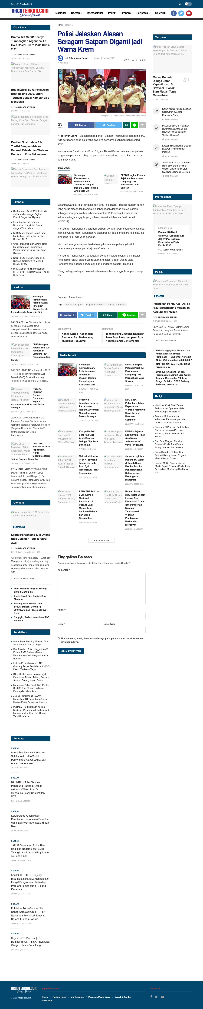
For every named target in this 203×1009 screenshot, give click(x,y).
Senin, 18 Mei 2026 (135, 529)
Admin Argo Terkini (78, 57)
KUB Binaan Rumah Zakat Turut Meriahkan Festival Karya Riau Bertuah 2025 (29, 236)
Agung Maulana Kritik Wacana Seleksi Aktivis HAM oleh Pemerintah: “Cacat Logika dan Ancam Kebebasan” (28, 758)
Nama (62, 609)
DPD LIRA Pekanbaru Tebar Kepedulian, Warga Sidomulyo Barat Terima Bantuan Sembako (135, 409)
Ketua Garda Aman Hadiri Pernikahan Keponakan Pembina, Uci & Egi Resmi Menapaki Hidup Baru (30, 821)
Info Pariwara (77, 996)
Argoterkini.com (25, 997)
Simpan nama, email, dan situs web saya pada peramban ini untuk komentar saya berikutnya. (102, 640)
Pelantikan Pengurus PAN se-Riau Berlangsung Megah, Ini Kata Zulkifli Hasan (172, 308)
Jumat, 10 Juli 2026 (21, 110)
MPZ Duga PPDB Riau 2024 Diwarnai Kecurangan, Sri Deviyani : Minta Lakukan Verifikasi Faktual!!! (176, 130)
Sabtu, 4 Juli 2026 (21, 163)
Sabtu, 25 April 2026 (22, 860)
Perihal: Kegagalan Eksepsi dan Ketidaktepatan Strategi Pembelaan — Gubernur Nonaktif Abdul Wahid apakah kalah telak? (174, 355)
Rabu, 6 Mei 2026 (20, 767)
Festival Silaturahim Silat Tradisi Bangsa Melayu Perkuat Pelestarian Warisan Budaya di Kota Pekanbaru (29, 148)
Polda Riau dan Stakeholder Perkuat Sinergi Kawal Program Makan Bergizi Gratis (170, 455)
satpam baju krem (95, 304)
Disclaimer (47, 1000)
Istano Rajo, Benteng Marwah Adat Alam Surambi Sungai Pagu (30, 643)
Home (60, 24)
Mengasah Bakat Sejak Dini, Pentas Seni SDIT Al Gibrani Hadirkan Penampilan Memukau (31, 688)
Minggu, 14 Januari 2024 (24, 552)
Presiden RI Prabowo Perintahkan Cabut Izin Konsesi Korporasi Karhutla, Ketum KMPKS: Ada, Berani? (172, 431)
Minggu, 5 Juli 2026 (89, 420)
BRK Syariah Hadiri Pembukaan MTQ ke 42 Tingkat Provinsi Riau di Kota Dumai (31, 271)
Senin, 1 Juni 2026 (135, 449)
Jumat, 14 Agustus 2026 (87, 194)
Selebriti (160, 13)
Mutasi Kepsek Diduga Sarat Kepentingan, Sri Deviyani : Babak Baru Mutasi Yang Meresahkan (164, 86)
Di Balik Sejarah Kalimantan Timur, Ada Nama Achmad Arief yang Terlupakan (135, 438)
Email (62, 623)
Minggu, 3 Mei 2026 (21, 801)
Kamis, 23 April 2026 (22, 893)
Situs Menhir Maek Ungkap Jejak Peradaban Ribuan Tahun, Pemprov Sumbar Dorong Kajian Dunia (31, 677)
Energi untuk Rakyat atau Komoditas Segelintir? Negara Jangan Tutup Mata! (28, 225)
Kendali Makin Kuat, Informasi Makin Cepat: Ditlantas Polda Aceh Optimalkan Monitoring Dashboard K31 (172, 467)
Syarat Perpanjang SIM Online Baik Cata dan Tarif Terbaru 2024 (30, 539)
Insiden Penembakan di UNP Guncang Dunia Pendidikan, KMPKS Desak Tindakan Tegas (31, 666)
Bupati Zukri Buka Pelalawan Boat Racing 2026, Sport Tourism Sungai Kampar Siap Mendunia (30, 95)
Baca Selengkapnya (24, 578)
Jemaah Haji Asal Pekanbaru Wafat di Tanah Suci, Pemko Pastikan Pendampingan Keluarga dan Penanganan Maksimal (134, 467)
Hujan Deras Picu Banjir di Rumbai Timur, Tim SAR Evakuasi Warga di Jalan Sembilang (30, 941)
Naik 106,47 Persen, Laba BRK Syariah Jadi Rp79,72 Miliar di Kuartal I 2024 (29, 261)
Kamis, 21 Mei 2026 (88, 522)
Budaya (15, 778)
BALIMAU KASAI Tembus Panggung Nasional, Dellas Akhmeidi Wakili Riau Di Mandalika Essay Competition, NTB (28, 789)
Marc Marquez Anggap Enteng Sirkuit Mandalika (30, 590)
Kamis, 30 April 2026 (163, 321)
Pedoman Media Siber (99, 996)
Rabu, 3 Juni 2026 (88, 449)
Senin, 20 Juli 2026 (21, 58)
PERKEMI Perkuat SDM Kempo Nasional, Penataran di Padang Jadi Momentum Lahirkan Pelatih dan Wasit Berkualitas (89, 505)
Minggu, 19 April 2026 (23, 949)
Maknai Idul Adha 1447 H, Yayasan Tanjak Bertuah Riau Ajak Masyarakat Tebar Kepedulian (88, 464)
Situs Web (109, 623)
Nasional (60, 13)
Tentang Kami (59, 996)
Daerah (75, 13)
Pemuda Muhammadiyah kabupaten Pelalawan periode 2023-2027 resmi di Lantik (170, 419)
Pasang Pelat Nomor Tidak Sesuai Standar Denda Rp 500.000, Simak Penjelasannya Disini (30, 608)
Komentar (64, 569)
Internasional (95, 13)
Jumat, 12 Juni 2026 (135, 424)
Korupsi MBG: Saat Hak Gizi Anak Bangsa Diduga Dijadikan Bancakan (88, 438)
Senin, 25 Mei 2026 (88, 477)
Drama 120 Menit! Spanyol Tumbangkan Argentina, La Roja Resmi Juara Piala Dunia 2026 (30, 43)
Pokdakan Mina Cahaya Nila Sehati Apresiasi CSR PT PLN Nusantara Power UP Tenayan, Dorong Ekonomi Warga (28, 913)
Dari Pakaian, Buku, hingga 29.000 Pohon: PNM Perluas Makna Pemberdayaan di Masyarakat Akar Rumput (31, 654)
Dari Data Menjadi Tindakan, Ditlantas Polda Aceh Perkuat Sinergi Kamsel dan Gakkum (169, 444)
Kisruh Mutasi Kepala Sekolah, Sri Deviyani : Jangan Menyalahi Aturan (177, 112)
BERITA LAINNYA (101, 540)
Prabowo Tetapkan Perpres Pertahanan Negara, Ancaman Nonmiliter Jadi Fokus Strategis (89, 408)
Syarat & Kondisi (123, 996)
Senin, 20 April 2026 (22, 923)
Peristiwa (142, 13)
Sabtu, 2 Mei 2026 (20, 830)
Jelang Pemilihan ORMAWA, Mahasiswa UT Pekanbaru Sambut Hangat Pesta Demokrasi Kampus (30, 699)
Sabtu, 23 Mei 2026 (135, 484)
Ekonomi (126, 13)
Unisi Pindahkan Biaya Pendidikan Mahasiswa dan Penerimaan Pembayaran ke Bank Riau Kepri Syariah (30, 248)
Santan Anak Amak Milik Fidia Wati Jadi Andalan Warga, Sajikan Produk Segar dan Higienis (30, 214)
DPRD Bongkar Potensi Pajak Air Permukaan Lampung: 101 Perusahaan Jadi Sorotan (133, 181)
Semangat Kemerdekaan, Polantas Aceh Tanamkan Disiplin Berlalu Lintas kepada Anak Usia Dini (86, 183)
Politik (112, 13)
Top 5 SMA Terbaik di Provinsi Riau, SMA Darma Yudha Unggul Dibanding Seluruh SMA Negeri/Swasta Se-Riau (176, 167)
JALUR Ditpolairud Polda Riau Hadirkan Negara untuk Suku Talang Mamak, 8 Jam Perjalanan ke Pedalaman (30, 850)
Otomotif (19, 527)
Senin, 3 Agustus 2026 (132, 191)
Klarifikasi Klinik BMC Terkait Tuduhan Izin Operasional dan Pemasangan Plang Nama (170, 408)
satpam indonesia (117, 304)
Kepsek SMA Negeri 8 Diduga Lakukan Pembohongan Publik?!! (176, 148)
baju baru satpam (74, 304)
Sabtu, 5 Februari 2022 (104, 57)
